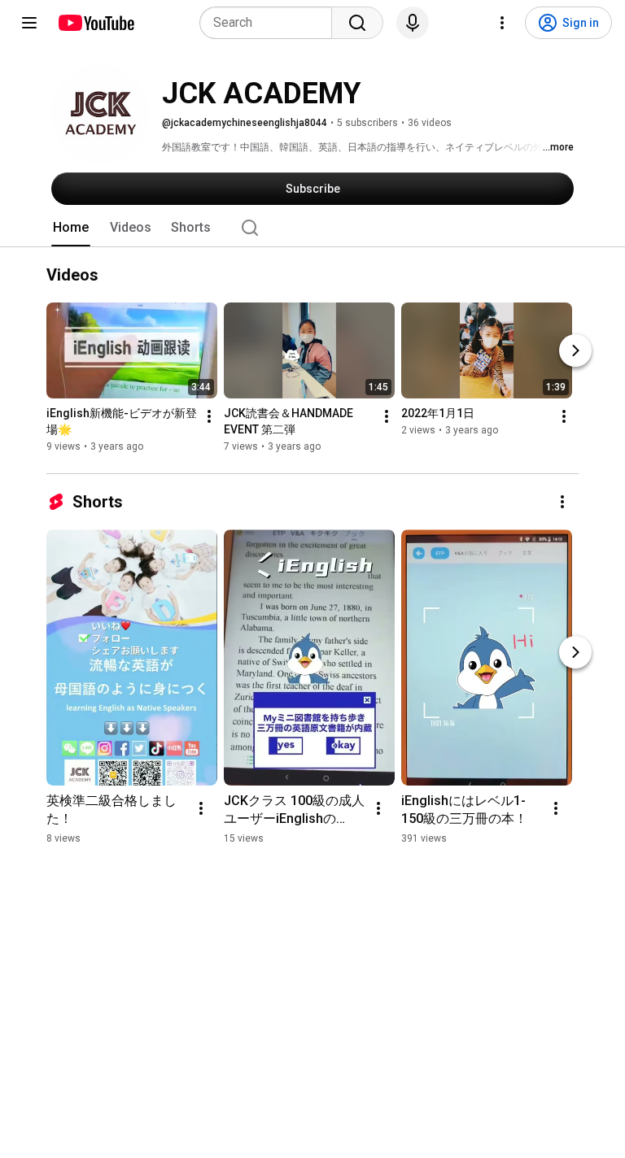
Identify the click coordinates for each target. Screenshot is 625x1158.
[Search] (357, 23)
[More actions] (209, 416)
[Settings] (502, 23)
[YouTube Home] (96, 23)
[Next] (575, 350)
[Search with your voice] (412, 23)
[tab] (70, 227)
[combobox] (270, 23)
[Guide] (29, 23)
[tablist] (312, 227)
